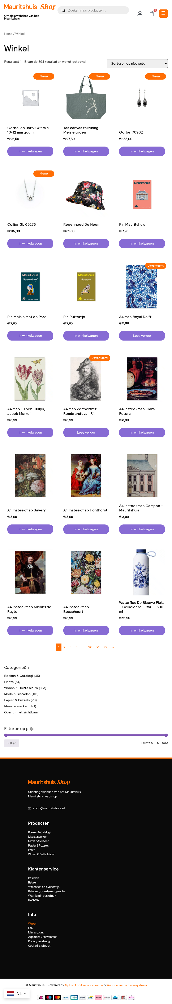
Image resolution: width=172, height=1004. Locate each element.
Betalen (32, 882)
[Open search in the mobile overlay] (93, 10)
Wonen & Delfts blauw (21, 688)
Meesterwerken (16, 706)
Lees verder (142, 335)
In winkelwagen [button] (30, 151)
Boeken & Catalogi (18, 676)
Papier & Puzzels (17, 700)
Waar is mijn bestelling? (42, 895)
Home (8, 34)
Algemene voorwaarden (42, 936)
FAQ (30, 928)
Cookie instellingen (39, 945)
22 (106, 647)
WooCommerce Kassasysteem (127, 985)
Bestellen (33, 878)
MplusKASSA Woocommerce (84, 985)
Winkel (32, 923)
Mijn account (35, 932)
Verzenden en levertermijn (44, 887)
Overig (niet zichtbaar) (22, 712)
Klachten (33, 900)
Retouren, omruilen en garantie (46, 891)
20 (90, 647)
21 (98, 647)
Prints (9, 682)
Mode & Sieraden (17, 694)
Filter (12, 743)
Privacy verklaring (39, 941)
